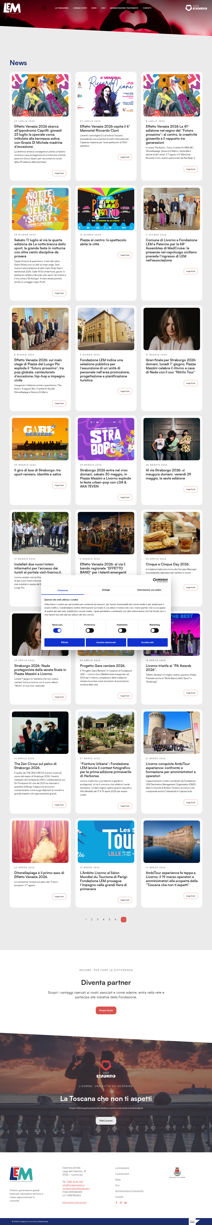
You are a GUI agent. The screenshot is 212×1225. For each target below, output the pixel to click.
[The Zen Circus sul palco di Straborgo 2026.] (40, 732)
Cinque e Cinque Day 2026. (168, 564)
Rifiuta (64, 642)
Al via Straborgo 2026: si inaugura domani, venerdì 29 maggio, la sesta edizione (168, 474)
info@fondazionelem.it (73, 1185)
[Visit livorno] (197, 8)
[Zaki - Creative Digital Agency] (194, 1221)
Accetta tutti (147, 642)
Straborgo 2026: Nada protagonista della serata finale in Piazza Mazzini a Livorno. (40, 670)
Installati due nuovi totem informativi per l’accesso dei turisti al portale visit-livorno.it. (38, 568)
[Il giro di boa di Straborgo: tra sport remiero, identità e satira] (40, 439)
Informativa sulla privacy (74, 1202)
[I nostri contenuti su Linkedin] (125, 1202)
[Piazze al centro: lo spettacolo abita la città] (106, 209)
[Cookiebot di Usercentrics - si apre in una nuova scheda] (155, 580)
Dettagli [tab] (106, 589)
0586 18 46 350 (74, 1182)
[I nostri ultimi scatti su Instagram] (121, 1202)
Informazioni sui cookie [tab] (149, 589)
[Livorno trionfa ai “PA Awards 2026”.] (171, 634)
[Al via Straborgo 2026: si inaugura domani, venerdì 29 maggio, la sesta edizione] (171, 439)
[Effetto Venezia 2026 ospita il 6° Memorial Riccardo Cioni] (106, 95)
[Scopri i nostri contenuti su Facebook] (116, 1202)
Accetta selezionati (106, 642)
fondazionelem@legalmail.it (76, 1189)
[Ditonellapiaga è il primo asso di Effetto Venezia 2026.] (40, 842)
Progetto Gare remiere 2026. (103, 666)
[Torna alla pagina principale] (12, 8)
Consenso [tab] (63, 590)
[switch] (90, 630)
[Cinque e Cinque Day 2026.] (171, 533)
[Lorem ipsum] (27, 1174)
